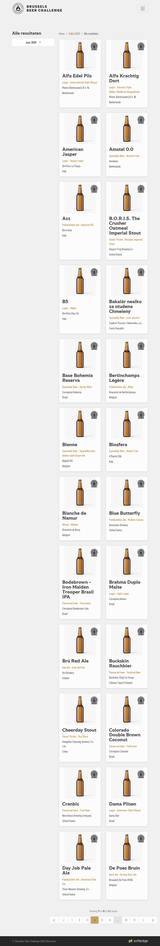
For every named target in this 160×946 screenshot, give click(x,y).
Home (62, 33)
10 (126, 920)
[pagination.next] (143, 920)
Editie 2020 (74, 33)
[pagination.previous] (54, 920)
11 (134, 920)
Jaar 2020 (31, 42)
